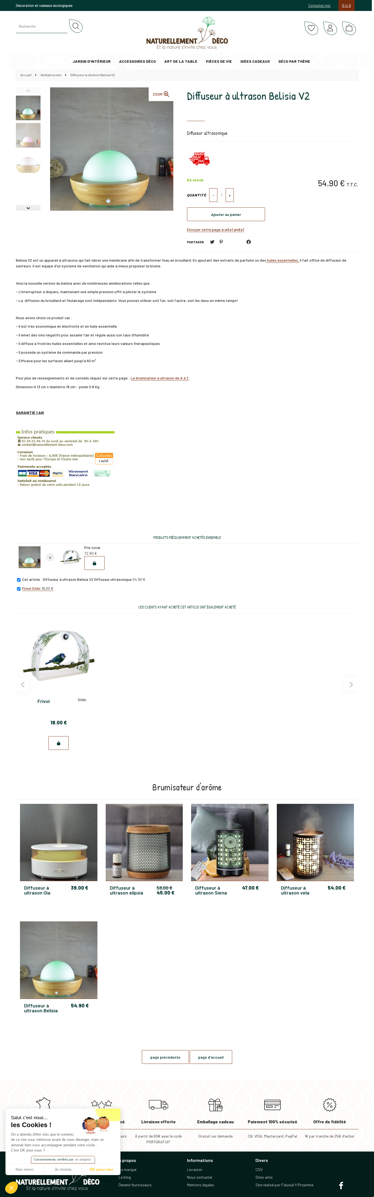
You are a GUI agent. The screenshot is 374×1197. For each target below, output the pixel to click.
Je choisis (62, 1169)
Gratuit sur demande (215, 1129)
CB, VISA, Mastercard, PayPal (272, 1129)
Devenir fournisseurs (135, 1184)
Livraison (194, 1169)
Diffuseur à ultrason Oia (37, 890)
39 (79, 888)
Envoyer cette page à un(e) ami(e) (215, 229)
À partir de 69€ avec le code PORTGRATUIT (158, 1131)
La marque (127, 1169)
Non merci (24, 1169)
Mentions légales (200, 1184)
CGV (259, 1169)
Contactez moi (319, 5)
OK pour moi (101, 1169)
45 (165, 893)
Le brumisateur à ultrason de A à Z (160, 378)
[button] (11, 1187)
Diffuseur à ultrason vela (295, 890)
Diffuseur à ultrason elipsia (126, 890)
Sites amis (264, 1177)
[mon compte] (330, 28)
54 (337, 888)
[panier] (349, 28)
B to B (346, 5)
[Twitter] (212, 242)
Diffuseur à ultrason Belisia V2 (248, 95)
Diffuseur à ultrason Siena (211, 890)
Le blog (125, 1177)
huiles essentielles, (282, 260)
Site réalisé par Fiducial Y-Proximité (284, 1184)
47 (250, 888)
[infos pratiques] (65, 460)
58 (164, 888)
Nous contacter (199, 1177)
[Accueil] (187, 33)
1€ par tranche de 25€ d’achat (329, 1129)
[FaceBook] (248, 242)
